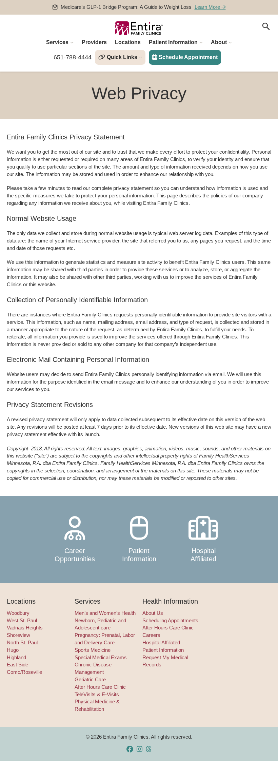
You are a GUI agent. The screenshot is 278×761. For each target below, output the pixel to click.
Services (57, 42)
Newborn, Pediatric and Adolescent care (100, 624)
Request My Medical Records (165, 661)
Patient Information (173, 42)
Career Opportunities (75, 555)
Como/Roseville (24, 672)
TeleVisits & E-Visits (97, 694)
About (219, 42)
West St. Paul (22, 620)
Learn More (208, 7)
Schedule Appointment (188, 57)
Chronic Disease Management (93, 668)
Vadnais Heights (25, 627)
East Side (17, 664)
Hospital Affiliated (203, 555)
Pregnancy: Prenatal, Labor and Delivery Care (105, 638)
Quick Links (122, 57)
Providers (94, 42)
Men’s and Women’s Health (105, 613)
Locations (128, 42)
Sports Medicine (93, 650)
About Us (152, 613)
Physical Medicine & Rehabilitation (97, 705)
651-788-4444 (73, 57)
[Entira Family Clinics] (139, 28)
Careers (151, 635)
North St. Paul (22, 642)
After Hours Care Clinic (100, 687)
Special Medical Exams (101, 657)
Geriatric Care (90, 679)
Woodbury (18, 613)
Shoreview (18, 635)
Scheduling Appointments (170, 620)
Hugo (13, 650)
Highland (16, 657)
